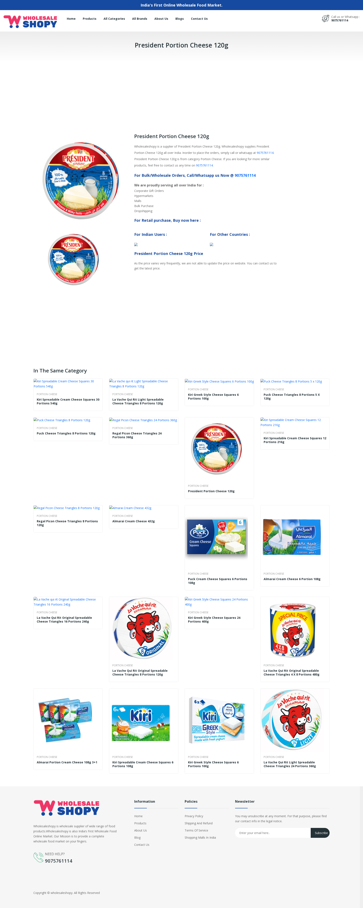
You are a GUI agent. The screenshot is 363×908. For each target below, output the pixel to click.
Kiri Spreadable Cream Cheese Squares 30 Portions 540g (68, 401)
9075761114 (339, 20)
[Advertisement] (126, 91)
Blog (137, 837)
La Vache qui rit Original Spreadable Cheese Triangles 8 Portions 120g (140, 672)
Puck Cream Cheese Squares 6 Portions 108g (217, 581)
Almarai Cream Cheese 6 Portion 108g (292, 579)
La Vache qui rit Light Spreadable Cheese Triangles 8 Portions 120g (138, 401)
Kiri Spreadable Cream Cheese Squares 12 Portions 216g (295, 440)
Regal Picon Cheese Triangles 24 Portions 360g (137, 435)
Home (71, 19)
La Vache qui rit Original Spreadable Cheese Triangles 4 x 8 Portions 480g (292, 672)
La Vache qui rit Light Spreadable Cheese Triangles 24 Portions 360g (290, 764)
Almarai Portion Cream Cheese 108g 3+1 (67, 762)
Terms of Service (196, 830)
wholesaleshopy (61, 893)
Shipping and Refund (199, 823)
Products (89, 19)
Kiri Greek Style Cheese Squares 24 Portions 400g (214, 619)
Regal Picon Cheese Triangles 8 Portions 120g (67, 523)
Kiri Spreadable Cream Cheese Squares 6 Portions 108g (142, 764)
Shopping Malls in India (200, 837)
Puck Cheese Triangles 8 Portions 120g (66, 433)
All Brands (139, 19)
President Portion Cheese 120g (211, 491)
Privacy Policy (194, 816)
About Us (161, 19)
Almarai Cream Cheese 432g (133, 521)
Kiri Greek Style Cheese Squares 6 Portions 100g (213, 396)
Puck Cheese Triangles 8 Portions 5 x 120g (292, 396)
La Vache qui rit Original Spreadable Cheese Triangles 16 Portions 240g (64, 619)
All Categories (114, 19)
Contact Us (199, 19)
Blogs (179, 19)
